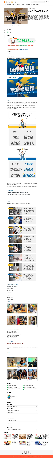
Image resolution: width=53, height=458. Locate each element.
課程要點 (13, 25)
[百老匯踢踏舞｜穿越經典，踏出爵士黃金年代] (26, 443)
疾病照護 (37, 4)
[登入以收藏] (4, 38)
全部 (5, 4)
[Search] (44, 1)
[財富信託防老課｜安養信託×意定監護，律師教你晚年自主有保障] (11, 437)
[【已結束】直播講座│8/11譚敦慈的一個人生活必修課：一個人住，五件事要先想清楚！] (11, 443)
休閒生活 (14, 4)
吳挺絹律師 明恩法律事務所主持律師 (15, 437)
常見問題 (22, 25)
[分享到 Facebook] (4, 30)
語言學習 (28, 4)
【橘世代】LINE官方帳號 (23, 45)
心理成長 (23, 4)
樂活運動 (18, 4)
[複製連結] (4, 35)
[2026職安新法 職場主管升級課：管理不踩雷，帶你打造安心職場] (42, 443)
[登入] (48, 1)
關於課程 (5, 25)
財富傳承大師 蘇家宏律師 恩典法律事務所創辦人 (46, 437)
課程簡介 (9, 25)
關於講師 (18, 25)
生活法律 (33, 4)
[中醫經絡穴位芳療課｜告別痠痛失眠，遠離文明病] (26, 437)
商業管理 (9, 4)
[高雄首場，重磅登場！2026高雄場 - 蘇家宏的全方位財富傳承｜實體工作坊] (42, 437)
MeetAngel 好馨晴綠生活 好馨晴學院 (30, 437)
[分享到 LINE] (4, 33)
